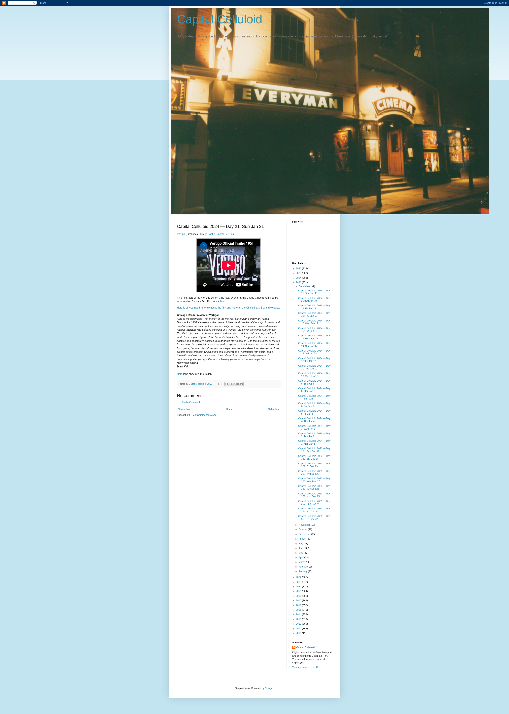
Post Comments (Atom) (204, 415)
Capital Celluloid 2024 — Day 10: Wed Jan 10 (314, 374)
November (305, 525)
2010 (299, 633)
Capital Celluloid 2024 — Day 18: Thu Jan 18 (314, 314)
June (302, 548)
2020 (299, 586)
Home (229, 409)
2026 (299, 268)
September (305, 534)
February (304, 566)
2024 (299, 277)
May (301, 552)
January (303, 571)
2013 (299, 619)
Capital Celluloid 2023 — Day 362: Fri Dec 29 (314, 465)
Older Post (273, 409)
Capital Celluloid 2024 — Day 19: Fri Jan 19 (314, 307)
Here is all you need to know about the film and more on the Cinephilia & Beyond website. (228, 307)
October (303, 529)
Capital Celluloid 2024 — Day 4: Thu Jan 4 (314, 420)
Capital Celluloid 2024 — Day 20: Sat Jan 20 (314, 299)
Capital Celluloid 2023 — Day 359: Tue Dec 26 (314, 487)
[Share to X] (234, 384)
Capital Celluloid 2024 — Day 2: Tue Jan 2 (314, 435)
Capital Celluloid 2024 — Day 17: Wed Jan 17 (314, 322)
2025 (299, 273)
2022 (299, 577)
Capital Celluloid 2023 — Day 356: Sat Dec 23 (314, 510)
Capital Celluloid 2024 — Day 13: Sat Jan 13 (314, 352)
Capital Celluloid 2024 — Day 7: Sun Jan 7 (314, 397)
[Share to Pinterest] (242, 384)
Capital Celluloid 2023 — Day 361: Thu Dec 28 (314, 472)
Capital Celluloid (219, 19)
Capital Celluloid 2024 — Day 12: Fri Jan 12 (314, 359)
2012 (299, 623)
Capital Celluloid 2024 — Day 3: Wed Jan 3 (314, 427)
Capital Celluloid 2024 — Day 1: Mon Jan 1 (314, 442)
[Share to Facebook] (238, 384)
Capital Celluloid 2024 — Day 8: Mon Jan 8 (314, 390)
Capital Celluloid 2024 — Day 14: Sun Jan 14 (314, 344)
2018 (299, 596)
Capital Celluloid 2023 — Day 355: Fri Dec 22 (314, 517)
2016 (299, 605)
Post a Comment (191, 402)
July (301, 543)
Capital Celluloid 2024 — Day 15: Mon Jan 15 (314, 337)
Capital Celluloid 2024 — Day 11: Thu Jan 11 (314, 367)
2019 (299, 591)
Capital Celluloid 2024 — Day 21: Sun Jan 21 (314, 292)
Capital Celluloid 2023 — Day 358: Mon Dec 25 (314, 495)
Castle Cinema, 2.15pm (221, 233)
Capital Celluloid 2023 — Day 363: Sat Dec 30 (314, 457)
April (301, 557)
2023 (299, 282)
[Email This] (226, 384)
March (302, 562)
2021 (299, 582)
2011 (299, 628)
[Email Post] (219, 384)
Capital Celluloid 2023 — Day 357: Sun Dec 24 (314, 502)
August (303, 538)
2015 (299, 610)
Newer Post (184, 409)
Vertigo (181, 233)
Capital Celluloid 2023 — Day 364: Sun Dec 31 (314, 450)
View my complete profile (305, 667)
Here (179, 373)
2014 (299, 614)
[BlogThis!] (230, 384)
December (305, 286)
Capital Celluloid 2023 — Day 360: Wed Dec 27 (314, 480)
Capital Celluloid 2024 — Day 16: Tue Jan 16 (314, 329)
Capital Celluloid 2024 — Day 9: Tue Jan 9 (314, 382)
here (222, 301)
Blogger (269, 688)
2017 (299, 600)
